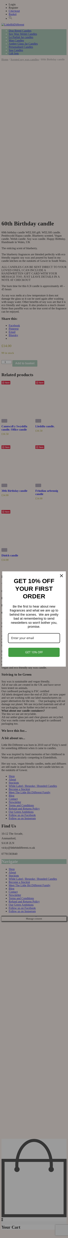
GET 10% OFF (34, 652)
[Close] (61, 575)
